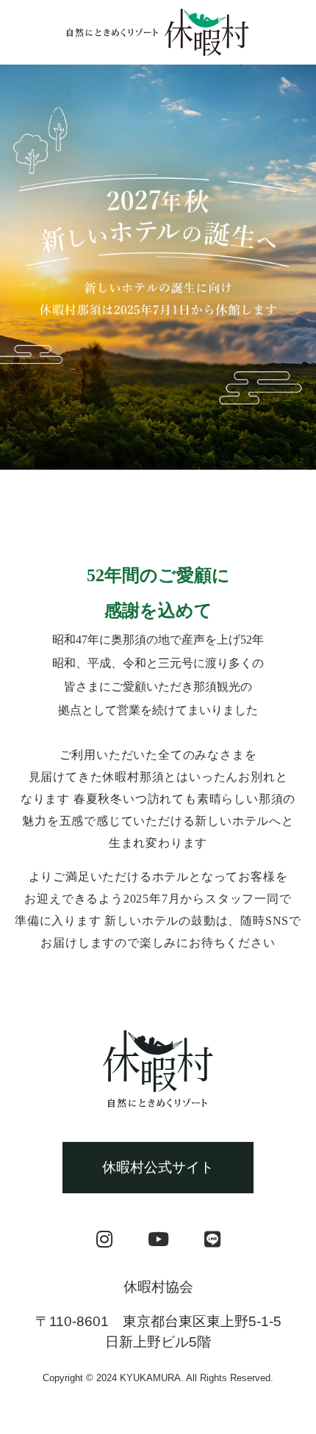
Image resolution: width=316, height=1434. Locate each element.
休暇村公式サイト (158, 1167)
